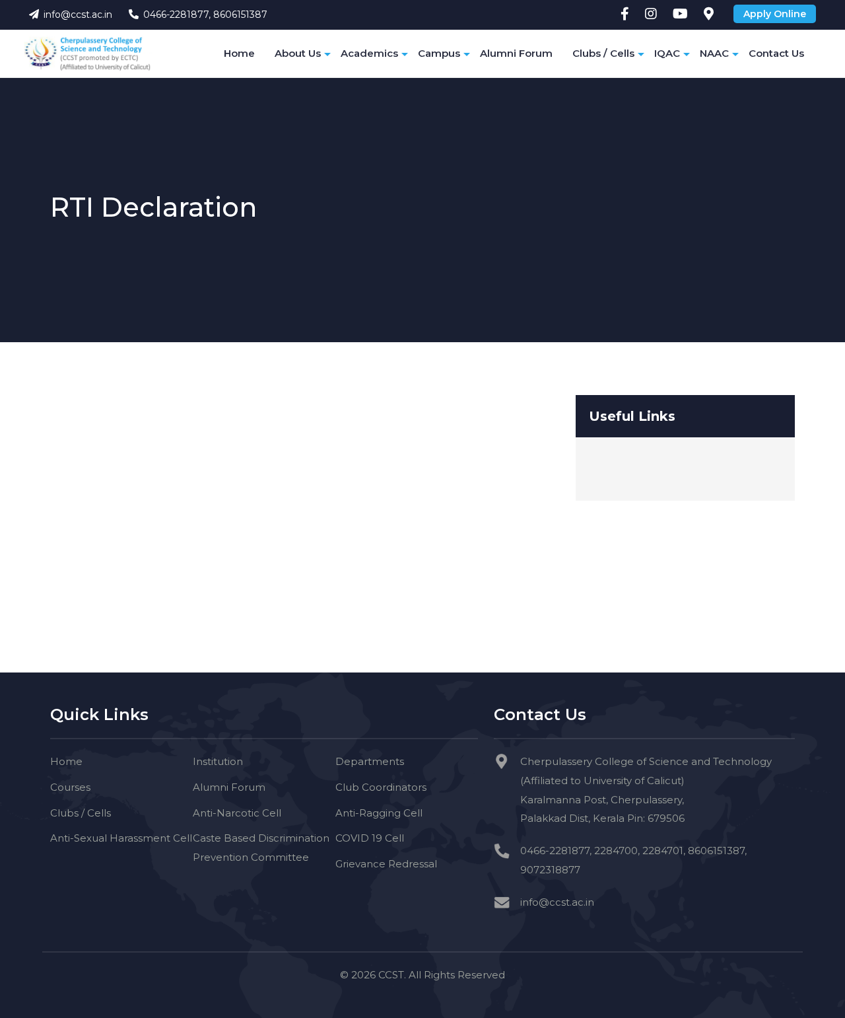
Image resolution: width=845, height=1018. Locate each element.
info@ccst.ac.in (78, 14)
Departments (369, 761)
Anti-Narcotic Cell (237, 813)
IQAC (667, 53)
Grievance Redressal (386, 863)
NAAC (714, 53)
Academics (369, 53)
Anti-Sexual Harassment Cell (121, 838)
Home (239, 53)
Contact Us (776, 53)
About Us (298, 53)
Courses (70, 787)
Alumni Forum (516, 53)
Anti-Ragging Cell (378, 813)
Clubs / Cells (603, 53)
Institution (218, 761)
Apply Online (774, 14)
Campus (439, 53)
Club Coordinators (380, 787)
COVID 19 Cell (369, 838)
